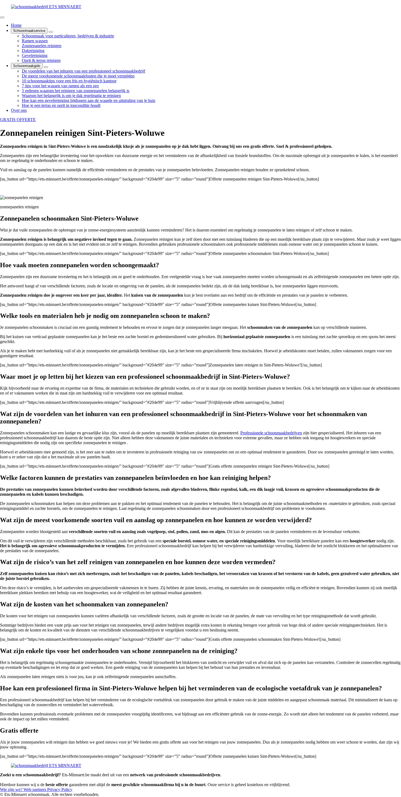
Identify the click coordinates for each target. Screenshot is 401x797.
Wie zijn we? (11, 789)
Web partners (35, 789)
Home (16, 25)
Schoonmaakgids (26, 66)
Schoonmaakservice (29, 31)
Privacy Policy (59, 789)
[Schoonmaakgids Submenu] (46, 67)
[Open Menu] (2, 17)
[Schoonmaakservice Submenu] (51, 32)
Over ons (19, 110)
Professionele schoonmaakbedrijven (271, 433)
